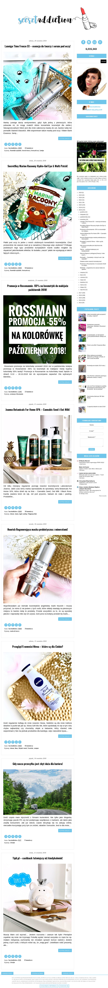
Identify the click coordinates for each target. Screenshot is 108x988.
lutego (82, 287)
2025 (80, 192)
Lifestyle (12, 843)
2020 (80, 205)
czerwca (82, 277)
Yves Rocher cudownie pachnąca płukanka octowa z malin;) (96, 376)
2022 (80, 200)
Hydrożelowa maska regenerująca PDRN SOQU (91, 462)
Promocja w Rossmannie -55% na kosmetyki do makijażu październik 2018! (37, 288)
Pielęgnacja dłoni (32, 514)
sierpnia (82, 272)
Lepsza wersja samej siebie (87, 473)
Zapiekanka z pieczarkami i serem (88, 482)
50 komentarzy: (29, 268)
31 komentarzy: (29, 629)
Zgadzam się (64, 986)
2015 (80, 298)
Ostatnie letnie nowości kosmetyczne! (90, 261)
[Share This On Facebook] (6, 144)
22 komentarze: (29, 392)
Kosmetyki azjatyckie (15, 150)
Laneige (42, 150)
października (84, 217)
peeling (25, 514)
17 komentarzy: (28, 840)
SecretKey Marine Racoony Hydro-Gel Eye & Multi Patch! (38, 166)
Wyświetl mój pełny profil (94, 109)
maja (81, 280)
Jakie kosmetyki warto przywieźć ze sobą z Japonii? (96, 315)
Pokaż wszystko (102, 495)
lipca (81, 275)
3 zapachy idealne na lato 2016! (96, 406)
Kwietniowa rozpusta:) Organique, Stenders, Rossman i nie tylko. (96, 326)
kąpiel (20, 514)
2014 (80, 300)
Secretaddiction (95, 107)
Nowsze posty (7, 973)
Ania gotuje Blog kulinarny (87, 481)
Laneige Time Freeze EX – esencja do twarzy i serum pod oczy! (38, 46)
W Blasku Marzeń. (84, 461)
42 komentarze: (29, 148)
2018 (80, 210)
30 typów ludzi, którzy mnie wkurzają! (90, 141)
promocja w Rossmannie (16, 394)
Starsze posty (68, 973)
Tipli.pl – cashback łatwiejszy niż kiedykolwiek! (38, 858)
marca (82, 285)
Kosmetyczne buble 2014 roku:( (96, 365)
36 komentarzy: (29, 511)
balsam (12, 514)
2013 (80, 302)
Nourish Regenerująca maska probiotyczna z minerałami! (37, 529)
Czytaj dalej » (65, 138)
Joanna (16, 514)
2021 (80, 202)
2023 (80, 197)
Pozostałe (30, 748)
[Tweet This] (9, 144)
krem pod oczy (35, 150)
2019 (80, 207)
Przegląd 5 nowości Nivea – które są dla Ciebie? (37, 646)
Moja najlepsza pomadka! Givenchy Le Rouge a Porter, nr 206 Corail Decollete (96, 357)
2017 (80, 293)
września (83, 219)
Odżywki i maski (23, 748)
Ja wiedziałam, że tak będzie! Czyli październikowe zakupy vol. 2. (96, 336)
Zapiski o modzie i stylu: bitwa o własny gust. (90, 468)
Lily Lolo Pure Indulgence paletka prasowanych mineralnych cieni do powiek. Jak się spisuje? (96, 387)
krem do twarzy (26, 150)
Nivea (16, 748)
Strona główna (37, 973)
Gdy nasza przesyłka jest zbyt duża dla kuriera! (38, 764)
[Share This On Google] (19, 144)
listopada (83, 214)
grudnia (82, 212)
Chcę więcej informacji (48, 986)
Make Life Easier (84, 467)
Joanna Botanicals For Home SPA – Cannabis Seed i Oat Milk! (37, 409)
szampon (36, 748)
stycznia (82, 289)
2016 (80, 295)
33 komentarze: (28, 960)
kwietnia (82, 282)
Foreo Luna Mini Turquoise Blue (96, 345)
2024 (80, 195)
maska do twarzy (14, 631)
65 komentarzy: (29, 746)
